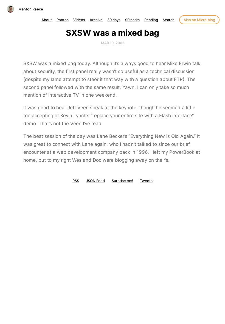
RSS (75, 180)
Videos (79, 20)
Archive (96, 20)
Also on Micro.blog (199, 20)
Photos (63, 20)
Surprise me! (122, 180)
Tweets (146, 180)
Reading (151, 20)
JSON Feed (95, 180)
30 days (113, 20)
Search (169, 20)
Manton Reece (30, 9)
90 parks (132, 20)
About (46, 20)
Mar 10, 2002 (112, 43)
